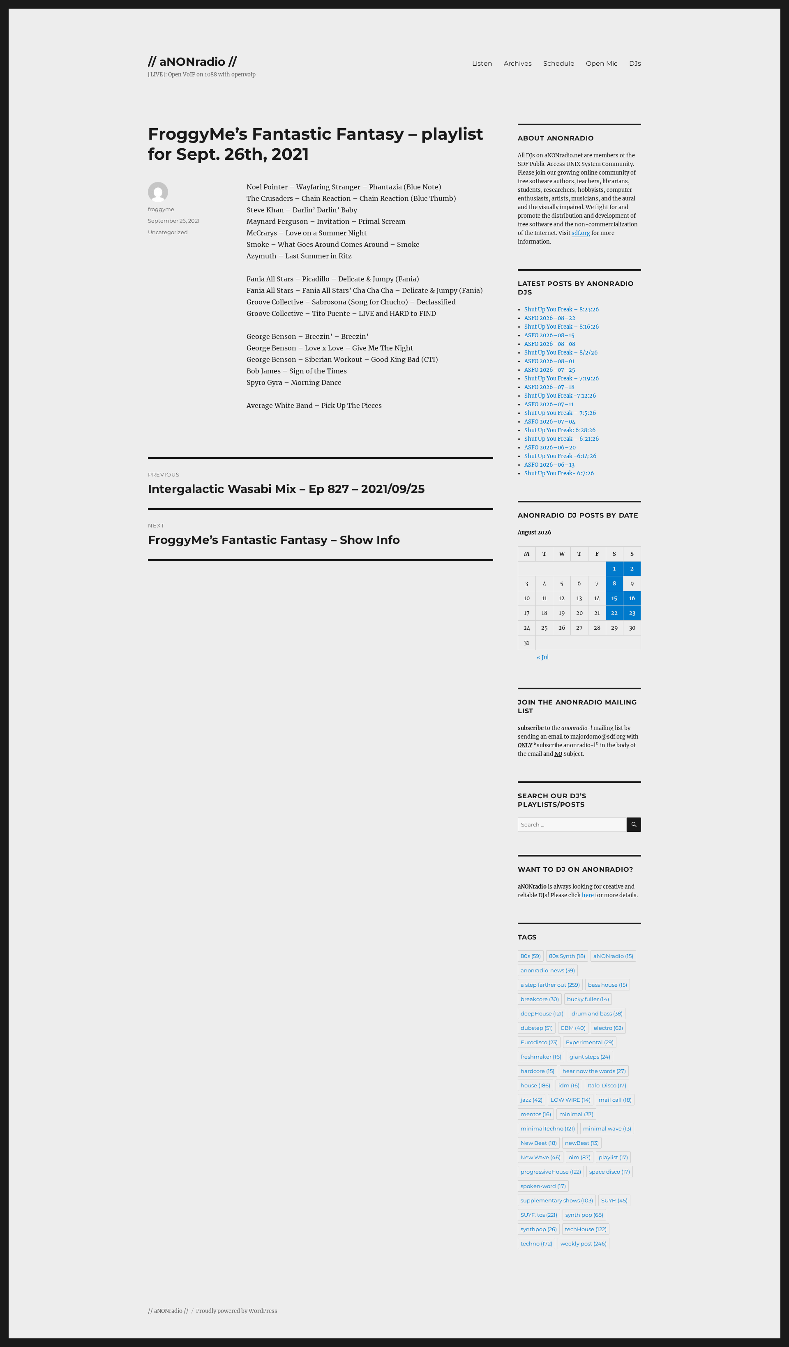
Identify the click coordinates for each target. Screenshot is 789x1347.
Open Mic (602, 63)
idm (568, 1085)
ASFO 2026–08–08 (549, 344)
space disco (609, 1171)
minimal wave (607, 1128)
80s (531, 956)
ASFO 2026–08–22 (549, 318)
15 (614, 598)
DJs (635, 63)
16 (632, 598)
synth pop (584, 1214)
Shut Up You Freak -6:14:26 (560, 456)
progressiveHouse (551, 1171)
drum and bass (597, 1013)
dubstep (537, 1028)
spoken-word (543, 1186)
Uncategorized (168, 232)
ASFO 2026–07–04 (549, 421)
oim (580, 1157)
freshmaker (541, 1056)
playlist (613, 1157)
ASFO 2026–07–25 (549, 369)
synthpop (539, 1229)
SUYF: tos (539, 1214)
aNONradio (613, 956)
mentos (536, 1114)
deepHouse (542, 1013)
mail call (615, 1099)
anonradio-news (548, 970)
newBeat (582, 1143)
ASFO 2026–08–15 (549, 335)
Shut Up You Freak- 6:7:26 (559, 473)
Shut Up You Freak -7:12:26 (560, 395)
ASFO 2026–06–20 (550, 447)
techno (536, 1243)
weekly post (584, 1243)
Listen (482, 63)
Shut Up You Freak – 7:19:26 (561, 378)
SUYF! (614, 1200)
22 (614, 613)
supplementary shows (557, 1200)
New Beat (539, 1143)
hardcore (537, 1071)
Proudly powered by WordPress (236, 1311)
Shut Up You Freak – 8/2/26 (561, 352)
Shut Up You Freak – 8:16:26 (561, 326)
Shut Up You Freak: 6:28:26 (560, 430)
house (535, 1085)
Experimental (590, 1042)
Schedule (558, 63)
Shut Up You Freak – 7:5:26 (560, 413)
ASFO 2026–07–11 (549, 404)
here (588, 895)
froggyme (161, 209)
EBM (573, 1028)
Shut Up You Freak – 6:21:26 (561, 438)
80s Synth (567, 956)
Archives (518, 63)
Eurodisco (539, 1042)
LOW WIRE (571, 1099)
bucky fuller (588, 999)
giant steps (590, 1056)
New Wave (541, 1157)
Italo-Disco (607, 1085)
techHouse (586, 1229)
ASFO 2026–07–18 (549, 387)
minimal (576, 1114)
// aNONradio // (192, 62)
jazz (531, 1099)
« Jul (543, 657)
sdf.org (581, 233)
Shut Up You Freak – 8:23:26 (561, 309)
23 (632, 613)
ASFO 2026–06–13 (549, 464)
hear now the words (594, 1071)
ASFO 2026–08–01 (549, 361)
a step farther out (550, 984)
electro (608, 1028)
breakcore (540, 999)
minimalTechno (548, 1128)
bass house (607, 984)
